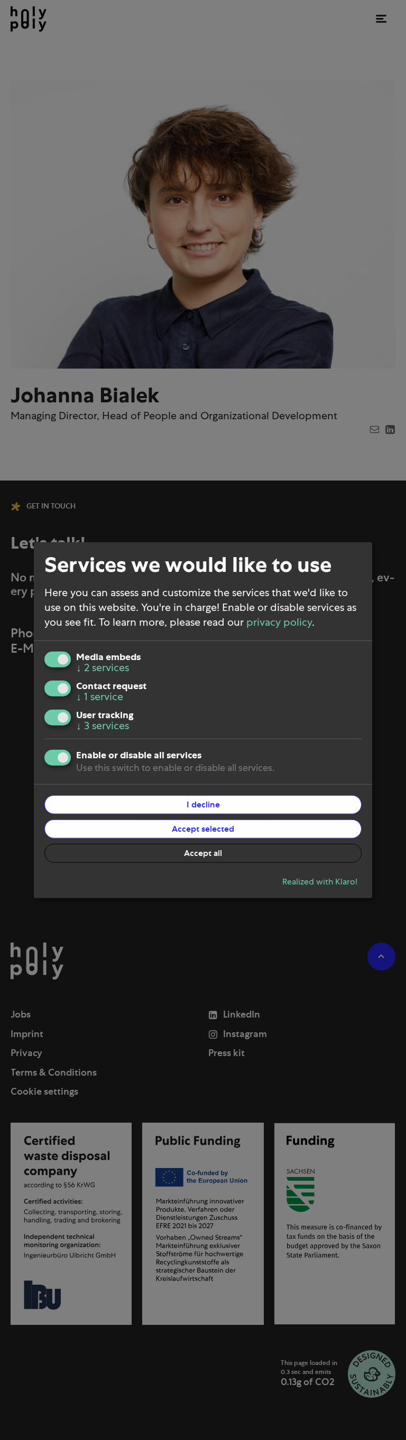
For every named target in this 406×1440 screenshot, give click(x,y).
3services (102, 725)
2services (102, 667)
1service (99, 696)
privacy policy (279, 622)
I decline (203, 804)
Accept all (203, 853)
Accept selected (203, 828)
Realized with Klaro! (319, 881)
